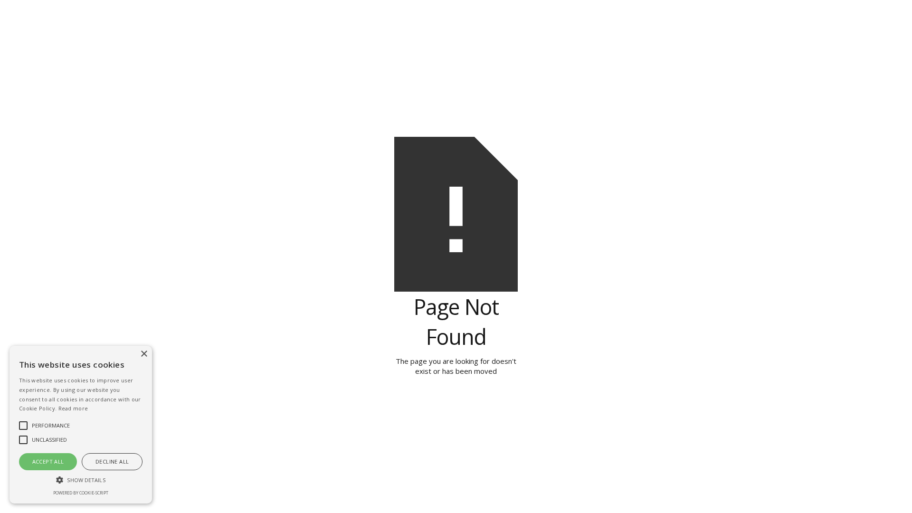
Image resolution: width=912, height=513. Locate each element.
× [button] (143, 354)
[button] (80, 480)
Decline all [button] (112, 461)
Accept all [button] (48, 461)
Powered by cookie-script (80, 493)
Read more (73, 408)
